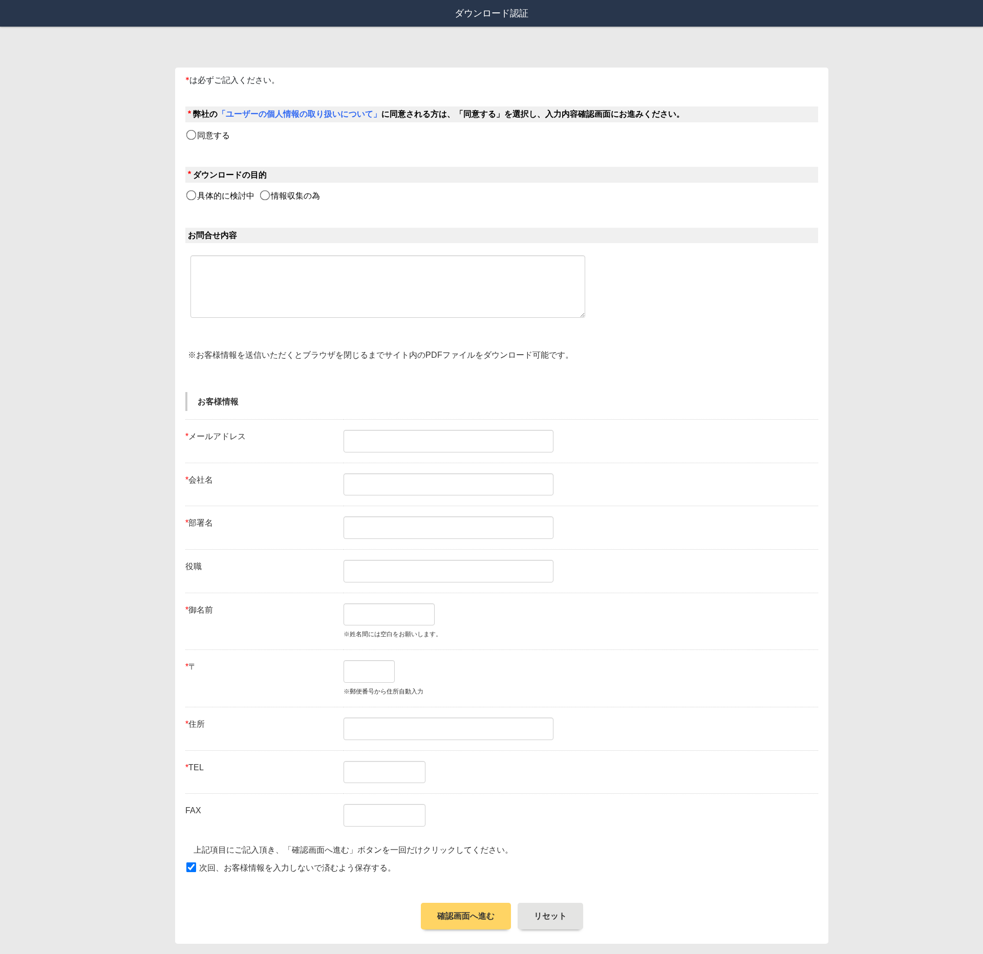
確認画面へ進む (466, 916)
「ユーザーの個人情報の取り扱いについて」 (299, 114)
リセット (550, 916)
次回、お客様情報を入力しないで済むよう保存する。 (297, 867)
